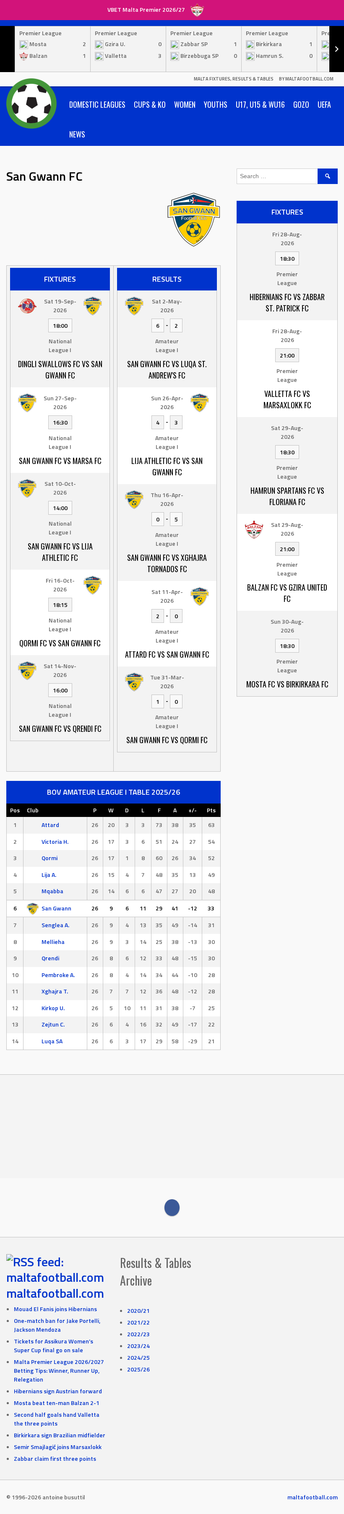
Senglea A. (55, 924)
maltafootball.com (55, 1293)
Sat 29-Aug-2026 (287, 432)
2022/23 (138, 1334)
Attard (50, 824)
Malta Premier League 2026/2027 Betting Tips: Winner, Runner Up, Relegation (59, 1370)
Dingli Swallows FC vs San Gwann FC (60, 369)
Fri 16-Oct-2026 (60, 585)
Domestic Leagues (97, 104)
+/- (192, 810)
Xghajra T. (55, 991)
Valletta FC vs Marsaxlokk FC (287, 399)
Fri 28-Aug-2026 (287, 238)
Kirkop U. (53, 1007)
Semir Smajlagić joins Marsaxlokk (58, 1446)
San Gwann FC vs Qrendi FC (60, 728)
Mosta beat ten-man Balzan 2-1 (56, 1402)
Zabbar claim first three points (55, 1458)
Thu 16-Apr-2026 (167, 499)
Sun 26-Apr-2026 (167, 402)
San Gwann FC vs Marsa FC (60, 460)
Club (33, 810)
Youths (215, 104)
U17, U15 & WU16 (260, 104)
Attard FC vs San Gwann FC (167, 654)
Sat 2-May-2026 (167, 305)
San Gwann (56, 908)
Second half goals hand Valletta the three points (56, 1419)
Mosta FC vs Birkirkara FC (287, 684)
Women (184, 104)
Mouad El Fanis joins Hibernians (55, 1308)
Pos (15, 810)
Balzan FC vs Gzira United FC (287, 593)
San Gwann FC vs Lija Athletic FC (60, 552)
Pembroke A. (58, 974)
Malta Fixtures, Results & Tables (234, 78)
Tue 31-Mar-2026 (167, 681)
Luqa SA (52, 1041)
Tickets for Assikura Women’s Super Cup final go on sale (53, 1345)
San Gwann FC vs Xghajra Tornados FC (167, 563)
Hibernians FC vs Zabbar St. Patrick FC (287, 302)
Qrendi (50, 958)
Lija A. (49, 874)
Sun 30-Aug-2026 (287, 626)
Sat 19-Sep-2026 (60, 305)
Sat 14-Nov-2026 (60, 670)
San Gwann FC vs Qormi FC (167, 739)
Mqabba (52, 891)
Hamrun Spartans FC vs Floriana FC (287, 496)
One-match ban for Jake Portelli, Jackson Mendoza (57, 1325)
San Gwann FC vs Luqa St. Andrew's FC (167, 369)
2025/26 (138, 1369)
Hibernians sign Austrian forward (58, 1391)
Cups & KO (150, 104)
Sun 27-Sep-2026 (60, 402)
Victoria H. (55, 841)
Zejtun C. (53, 1024)
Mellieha (53, 941)
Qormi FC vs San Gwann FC (60, 643)
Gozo (301, 104)
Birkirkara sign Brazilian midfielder (59, 1435)
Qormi (49, 857)
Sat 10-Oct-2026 (60, 488)
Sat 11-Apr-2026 (167, 596)
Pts (211, 810)
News (77, 134)
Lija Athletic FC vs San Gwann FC (167, 466)
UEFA (324, 104)
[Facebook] (172, 1207)
